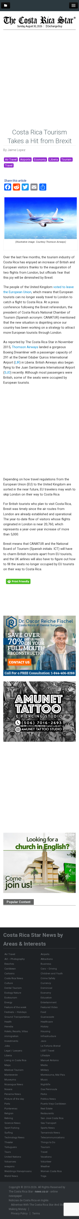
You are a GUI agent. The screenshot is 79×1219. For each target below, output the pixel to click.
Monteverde (11, 1074)
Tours (7, 1151)
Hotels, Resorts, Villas (16, 1031)
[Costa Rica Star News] (39, 20)
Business (46, 963)
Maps (7, 1065)
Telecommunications (53, 1137)
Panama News (12, 1094)
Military (45, 1069)
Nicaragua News (13, 1084)
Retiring (8, 1118)
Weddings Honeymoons (18, 1171)
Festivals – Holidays (15, 1012)
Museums (10, 1079)
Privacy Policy (19, 1213)
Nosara (8, 1089)
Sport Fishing (11, 1127)
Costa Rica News (13, 978)
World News (11, 1176)
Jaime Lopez (16, 150)
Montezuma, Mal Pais (53, 1074)
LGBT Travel (47, 1050)
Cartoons (9, 973)
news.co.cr (41, 1191)
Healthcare (47, 1021)
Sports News (48, 1127)
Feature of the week (15, 1007)
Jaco (43, 1041)
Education (46, 997)
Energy (8, 1002)
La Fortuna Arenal (51, 1045)
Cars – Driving (49, 968)
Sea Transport (48, 1123)
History (44, 1026)
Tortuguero (10, 1147)
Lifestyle (45, 1055)
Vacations (46, 1156)
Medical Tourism (13, 1069)
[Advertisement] (39, 72)
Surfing (8, 1132)
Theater (8, 1142)
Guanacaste (47, 1016)
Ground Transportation (17, 1016)
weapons (9, 1166)
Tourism (66, 159)
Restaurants (47, 1113)
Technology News (14, 1137)
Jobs (7, 1045)
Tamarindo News (50, 1132)
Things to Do (48, 1142)
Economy (40, 159)
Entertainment (48, 1002)
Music (44, 1079)
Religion (8, 1113)
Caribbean (10, 968)
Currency (46, 983)
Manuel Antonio (50, 1060)
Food (43, 1012)
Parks (44, 1094)
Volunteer (46, 1161)
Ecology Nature (12, 992)
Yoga (43, 1176)
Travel (9, 165)
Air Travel (11, 159)
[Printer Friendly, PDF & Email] (18, 581)
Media (44, 1065)
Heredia (8, 1026)
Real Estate (46, 1108)
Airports (25, 159)
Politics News (48, 1098)
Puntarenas (10, 1108)
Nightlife (45, 1084)
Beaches (9, 963)
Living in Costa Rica (15, 1060)
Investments (11, 1041)
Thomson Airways (25, 347)
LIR (17, 362)
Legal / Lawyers (13, 1050)
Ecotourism (10, 997)
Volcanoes (10, 1161)
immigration (11, 1036)
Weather (45, 1166)
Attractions (47, 959)
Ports (7, 1103)
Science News (12, 1123)
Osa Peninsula (49, 1089)
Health (8, 1021)
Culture (8, 983)
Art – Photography (14, 959)
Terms (36, 1213)
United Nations (12, 1156)
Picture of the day (14, 1098)
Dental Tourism (13, 987)
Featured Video (49, 1007)
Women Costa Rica (51, 1171)
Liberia (53, 159)
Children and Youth (52, 973)
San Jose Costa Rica (52, 1118)
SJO (7, 372)
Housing (45, 1031)
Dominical (46, 987)
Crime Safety (48, 978)
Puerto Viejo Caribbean (53, 1103)
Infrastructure (48, 1036)
